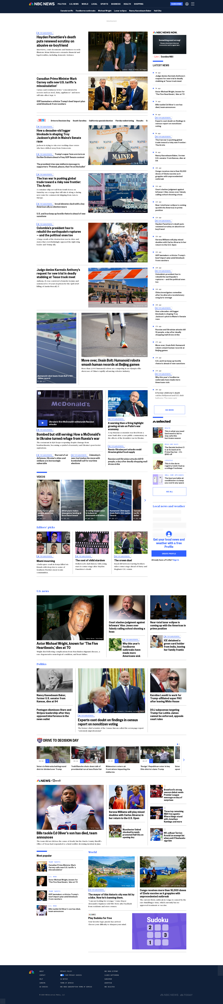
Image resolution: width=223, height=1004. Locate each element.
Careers (42, 983)
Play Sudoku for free (100, 918)
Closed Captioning (111, 975)
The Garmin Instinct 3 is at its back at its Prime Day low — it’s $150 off (174, 451)
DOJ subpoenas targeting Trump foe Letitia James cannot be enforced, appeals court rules (166, 714)
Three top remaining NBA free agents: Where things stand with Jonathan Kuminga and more (174, 816)
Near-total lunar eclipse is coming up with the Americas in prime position (170, 207)
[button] (94, 4)
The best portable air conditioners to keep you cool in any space (174, 480)
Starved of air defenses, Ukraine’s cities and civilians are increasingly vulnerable (52, 459)
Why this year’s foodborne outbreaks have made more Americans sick (167, 380)
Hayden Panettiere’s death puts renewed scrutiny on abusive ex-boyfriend (56, 40)
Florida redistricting (125, 120)
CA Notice (64, 979)
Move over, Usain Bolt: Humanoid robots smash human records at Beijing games (110, 362)
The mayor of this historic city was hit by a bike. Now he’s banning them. (111, 895)
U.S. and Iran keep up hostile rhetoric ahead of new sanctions (61, 215)
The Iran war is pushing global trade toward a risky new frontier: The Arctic (59, 182)
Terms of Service (67, 983)
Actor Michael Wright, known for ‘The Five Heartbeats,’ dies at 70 (170, 92)
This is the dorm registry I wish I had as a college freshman (175, 465)
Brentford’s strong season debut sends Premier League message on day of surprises (174, 794)
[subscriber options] (187, 4)
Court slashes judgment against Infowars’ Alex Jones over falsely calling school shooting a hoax (170, 192)
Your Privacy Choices (73, 975)
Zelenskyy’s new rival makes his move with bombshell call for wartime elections (85, 459)
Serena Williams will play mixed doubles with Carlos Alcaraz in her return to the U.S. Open (170, 242)
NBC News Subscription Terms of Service (76, 987)
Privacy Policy (66, 971)
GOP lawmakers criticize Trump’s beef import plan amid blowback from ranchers (61, 102)
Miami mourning (46, 561)
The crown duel (123, 560)
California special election (101, 120)
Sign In (176, 560)
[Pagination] (177, 744)
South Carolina (79, 120)
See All (169, 491)
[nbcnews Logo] (31, 972)
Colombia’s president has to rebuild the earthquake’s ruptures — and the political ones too (59, 231)
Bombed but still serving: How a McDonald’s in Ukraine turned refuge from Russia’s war (69, 436)
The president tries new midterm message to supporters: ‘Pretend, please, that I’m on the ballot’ (61, 165)
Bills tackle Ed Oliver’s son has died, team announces (168, 105)
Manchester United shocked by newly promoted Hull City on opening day (133, 833)
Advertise (108, 983)
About (41, 971)
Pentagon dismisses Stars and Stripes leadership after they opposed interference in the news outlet (54, 714)
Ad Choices (43, 987)
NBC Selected (109, 987)
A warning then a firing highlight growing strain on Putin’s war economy (126, 426)
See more (169, 410)
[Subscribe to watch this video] (70, 409)
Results (139, 120)
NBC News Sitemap (111, 971)
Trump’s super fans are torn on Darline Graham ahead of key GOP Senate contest (61, 155)
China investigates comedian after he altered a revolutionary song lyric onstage (169, 295)
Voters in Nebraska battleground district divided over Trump (51, 767)
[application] (118, 93)
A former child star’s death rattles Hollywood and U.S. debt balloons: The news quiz (169, 395)
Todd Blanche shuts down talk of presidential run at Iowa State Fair (86, 767)
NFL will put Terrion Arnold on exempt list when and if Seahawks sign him (174, 836)
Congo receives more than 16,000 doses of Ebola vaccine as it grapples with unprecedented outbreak (170, 175)
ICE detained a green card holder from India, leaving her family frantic (174, 644)
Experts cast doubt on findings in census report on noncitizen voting (170, 123)
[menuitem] (62, 4)
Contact (42, 975)
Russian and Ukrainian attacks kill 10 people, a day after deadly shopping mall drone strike (127, 461)
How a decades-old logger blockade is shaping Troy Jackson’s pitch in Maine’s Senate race (59, 135)
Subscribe (108, 979)
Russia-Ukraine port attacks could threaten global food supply (124, 450)
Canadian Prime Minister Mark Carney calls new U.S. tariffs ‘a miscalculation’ (57, 82)
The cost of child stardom (90, 560)
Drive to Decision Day (60, 120)
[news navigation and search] (193, 3)
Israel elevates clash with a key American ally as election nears (60, 205)
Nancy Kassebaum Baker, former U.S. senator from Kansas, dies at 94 (170, 158)
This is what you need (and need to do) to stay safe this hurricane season (174, 434)
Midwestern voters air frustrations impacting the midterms (118, 769)
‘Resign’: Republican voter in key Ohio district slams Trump (155, 767)
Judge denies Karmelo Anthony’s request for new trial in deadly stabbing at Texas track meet (58, 273)
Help (41, 979)
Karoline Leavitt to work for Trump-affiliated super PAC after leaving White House (166, 698)
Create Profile (169, 553)
